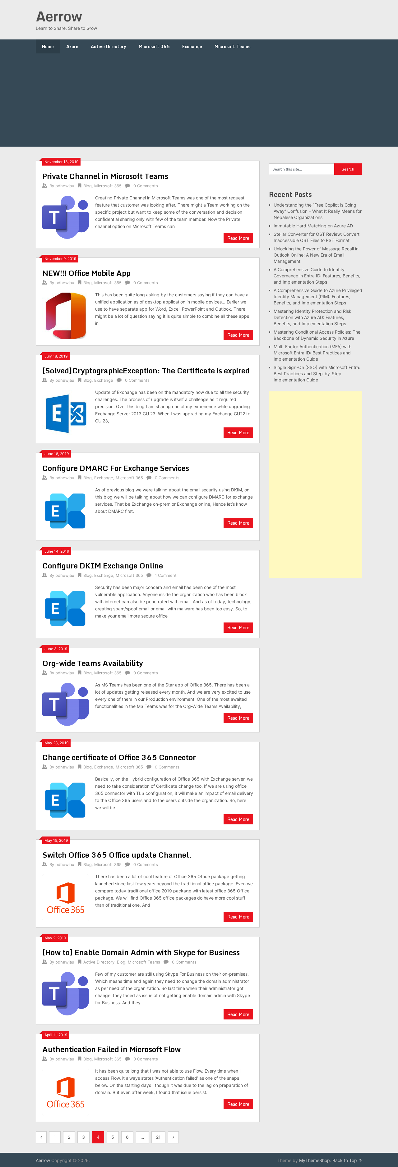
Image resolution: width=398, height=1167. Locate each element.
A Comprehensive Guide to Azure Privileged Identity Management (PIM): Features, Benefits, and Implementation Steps (318, 296)
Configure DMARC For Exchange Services (115, 468)
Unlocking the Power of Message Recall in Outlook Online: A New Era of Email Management (316, 255)
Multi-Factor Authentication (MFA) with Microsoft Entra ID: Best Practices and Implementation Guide (312, 353)
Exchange (192, 46)
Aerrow (59, 16)
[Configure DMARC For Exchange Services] (65, 510)
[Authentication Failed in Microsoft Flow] (65, 1091)
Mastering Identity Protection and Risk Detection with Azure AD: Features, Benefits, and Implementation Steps (312, 317)
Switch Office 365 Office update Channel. (117, 855)
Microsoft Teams (232, 46)
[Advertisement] (199, 100)
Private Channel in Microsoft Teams (105, 176)
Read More (238, 238)
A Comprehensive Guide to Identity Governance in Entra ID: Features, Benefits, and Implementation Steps (317, 276)
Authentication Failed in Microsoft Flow (111, 1049)
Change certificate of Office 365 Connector (119, 757)
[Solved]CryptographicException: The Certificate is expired (146, 370)
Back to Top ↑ (347, 1160)
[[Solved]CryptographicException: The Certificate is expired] (65, 413)
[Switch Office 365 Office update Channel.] (65, 897)
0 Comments (145, 185)
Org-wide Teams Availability (92, 663)
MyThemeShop (314, 1160)
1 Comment (166, 575)
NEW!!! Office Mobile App (86, 273)
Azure (72, 46)
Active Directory (108, 46)
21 (158, 1137)
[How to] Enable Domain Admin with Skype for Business (141, 952)
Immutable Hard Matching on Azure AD (313, 225)
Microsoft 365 (154, 46)
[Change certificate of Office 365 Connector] (65, 799)
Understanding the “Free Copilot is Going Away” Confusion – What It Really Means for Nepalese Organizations (318, 211)
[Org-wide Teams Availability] (65, 703)
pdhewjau (64, 185)
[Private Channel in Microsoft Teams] (65, 216)
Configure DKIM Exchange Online (102, 565)
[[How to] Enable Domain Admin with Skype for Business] (65, 992)
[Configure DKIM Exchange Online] (65, 608)
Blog (87, 185)
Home (48, 46)
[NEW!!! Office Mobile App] (65, 315)
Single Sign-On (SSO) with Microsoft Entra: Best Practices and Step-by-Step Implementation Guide (317, 373)
